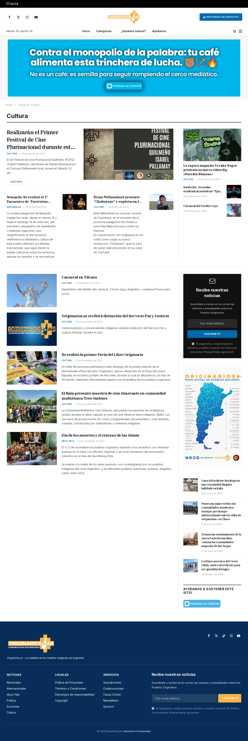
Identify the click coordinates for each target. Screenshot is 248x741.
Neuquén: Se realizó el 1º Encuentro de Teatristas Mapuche (27, 199)
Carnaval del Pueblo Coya (200, 206)
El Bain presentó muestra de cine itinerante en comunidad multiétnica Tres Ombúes (114, 396)
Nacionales (14, 207)
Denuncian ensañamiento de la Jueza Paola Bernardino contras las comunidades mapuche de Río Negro (221, 540)
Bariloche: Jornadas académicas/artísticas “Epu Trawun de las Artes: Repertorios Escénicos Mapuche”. (201, 189)
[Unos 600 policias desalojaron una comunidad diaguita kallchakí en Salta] (190, 484)
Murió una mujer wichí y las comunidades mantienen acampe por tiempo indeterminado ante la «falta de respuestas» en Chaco (221, 511)
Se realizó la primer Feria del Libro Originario (102, 354)
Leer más (16, 181)
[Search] (234, 31)
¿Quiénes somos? (133, 31)
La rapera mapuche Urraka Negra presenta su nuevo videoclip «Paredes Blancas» (210, 170)
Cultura (12, 153)
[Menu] (240, 31)
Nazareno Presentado (137, 731)
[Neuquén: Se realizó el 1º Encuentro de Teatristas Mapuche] (75, 202)
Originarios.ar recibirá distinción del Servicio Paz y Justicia (115, 316)
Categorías (104, 31)
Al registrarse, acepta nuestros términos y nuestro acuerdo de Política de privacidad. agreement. (212, 348)
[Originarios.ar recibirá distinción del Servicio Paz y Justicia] (32, 329)
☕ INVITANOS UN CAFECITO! (221, 16)
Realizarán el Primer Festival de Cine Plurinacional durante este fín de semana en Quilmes (40, 139)
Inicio (86, 31)
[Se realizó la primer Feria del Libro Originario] (32, 368)
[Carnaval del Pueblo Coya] (234, 210)
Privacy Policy (212, 351)
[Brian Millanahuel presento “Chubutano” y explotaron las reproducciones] (161, 202)
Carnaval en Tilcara (79, 277)
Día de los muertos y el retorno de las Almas (100, 435)
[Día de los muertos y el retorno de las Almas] (32, 448)
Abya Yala (68, 441)
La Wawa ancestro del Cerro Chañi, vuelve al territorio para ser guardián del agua (220, 565)
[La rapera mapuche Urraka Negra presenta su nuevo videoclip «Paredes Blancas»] (212, 145)
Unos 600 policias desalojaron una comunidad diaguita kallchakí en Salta (70, 3)
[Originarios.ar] (124, 17)
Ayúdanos (159, 31)
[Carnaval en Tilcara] (32, 290)
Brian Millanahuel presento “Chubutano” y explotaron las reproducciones (118, 199)
